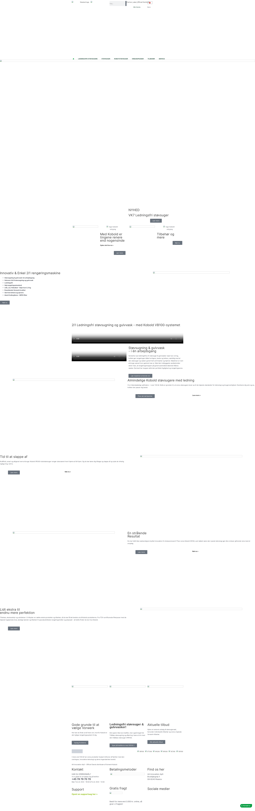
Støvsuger (106, 59)
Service (162, 59)
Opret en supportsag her (84, 794)
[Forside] (73, 58)
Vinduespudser (138, 59)
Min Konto (136, 7)
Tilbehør (151, 59)
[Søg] (126, 3)
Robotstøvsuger (121, 59)
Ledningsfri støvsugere (88, 59)
